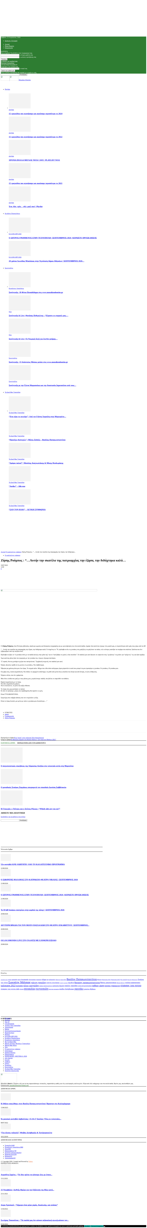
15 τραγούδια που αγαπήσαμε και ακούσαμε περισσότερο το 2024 (35, 114)
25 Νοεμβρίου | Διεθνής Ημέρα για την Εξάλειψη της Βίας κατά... (27, 1190)
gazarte (14, 979)
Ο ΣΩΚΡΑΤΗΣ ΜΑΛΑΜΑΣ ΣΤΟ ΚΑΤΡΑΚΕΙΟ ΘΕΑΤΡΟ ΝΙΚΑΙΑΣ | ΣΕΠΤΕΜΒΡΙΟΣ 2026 (39, 880)
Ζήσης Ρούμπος (10, 718)
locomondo (24, 979)
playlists (11, 110)
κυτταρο (19, 985)
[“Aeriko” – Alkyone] (20, 480)
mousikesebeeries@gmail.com (19, 1085)
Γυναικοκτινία (9, 716)
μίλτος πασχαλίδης (31, 985)
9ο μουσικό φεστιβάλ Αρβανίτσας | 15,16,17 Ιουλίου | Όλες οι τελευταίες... (31, 1119)
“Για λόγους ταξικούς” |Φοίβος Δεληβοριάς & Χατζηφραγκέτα (26, 1133)
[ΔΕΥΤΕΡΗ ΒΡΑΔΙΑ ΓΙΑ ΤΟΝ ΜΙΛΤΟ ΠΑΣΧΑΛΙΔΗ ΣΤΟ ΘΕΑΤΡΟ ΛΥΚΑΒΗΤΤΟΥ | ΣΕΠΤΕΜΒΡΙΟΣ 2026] (6, 921)
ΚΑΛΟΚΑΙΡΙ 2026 (15, 234)
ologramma (32, 979)
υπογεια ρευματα (54, 989)
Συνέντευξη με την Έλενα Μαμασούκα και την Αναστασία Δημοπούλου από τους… (42, 385)
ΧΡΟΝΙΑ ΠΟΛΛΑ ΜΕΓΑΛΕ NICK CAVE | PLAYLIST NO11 (34, 160)
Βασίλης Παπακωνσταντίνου (82, 979)
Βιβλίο (7, 1029)
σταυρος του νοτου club (10, 989)
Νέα (10, 312)
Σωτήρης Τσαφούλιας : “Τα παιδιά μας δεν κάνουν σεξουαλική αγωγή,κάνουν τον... (35, 1220)
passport (38, 979)
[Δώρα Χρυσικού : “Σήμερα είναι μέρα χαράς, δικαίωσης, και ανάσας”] (6, 1201)
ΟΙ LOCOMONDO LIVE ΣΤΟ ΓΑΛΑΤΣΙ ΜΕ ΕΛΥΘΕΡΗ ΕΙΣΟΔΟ (28, 940)
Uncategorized (9, 1024)
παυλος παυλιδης (71, 986)
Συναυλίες (8, 1065)
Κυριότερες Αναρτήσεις (16, 288)
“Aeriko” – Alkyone (17, 486)
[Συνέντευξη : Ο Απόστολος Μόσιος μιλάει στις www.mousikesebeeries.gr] (20, 356)
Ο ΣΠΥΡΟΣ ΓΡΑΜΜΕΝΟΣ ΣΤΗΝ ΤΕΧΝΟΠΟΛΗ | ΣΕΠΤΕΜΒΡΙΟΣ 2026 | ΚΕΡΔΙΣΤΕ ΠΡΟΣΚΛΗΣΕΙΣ (53, 238)
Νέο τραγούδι (123, 979)
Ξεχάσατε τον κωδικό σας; (9, 61)
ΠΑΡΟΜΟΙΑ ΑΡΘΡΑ (8, 743)
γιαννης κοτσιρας (64, 982)
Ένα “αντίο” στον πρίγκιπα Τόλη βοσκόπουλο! (29, 738)
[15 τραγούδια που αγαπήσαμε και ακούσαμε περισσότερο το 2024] (20, 108)
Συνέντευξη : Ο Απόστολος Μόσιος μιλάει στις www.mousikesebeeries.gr (38, 362)
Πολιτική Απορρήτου (7, 63)
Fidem (30, 1161)
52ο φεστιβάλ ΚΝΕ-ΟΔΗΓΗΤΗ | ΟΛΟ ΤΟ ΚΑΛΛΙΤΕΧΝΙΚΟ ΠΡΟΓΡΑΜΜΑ (33, 864)
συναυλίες (30, 988)
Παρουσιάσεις (9, 1054)
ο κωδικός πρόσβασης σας (27, 57)
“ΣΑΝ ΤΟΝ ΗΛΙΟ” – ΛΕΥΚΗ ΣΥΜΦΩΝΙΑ (27, 510)
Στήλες (7, 1063)
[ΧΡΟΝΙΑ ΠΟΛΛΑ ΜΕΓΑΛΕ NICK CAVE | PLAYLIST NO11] (20, 154)
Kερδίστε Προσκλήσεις (12, 213)
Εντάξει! (87, 1226)
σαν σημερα (8, 1058)
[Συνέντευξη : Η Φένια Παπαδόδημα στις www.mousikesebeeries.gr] (20, 286)
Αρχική (7, 44)
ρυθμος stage (98, 985)
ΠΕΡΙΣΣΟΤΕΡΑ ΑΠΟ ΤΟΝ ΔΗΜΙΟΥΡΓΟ (31, 743)
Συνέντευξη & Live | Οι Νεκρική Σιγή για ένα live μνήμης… (33, 339)
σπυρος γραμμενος (112, 985)
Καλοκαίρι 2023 (115, 979)
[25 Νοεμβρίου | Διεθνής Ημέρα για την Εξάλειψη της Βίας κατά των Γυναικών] (6, 1186)
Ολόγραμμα (8, 1051)
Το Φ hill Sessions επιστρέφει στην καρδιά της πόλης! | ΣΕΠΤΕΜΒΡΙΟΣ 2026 (32, 910)
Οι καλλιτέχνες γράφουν (13, 552)
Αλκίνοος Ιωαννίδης (60, 979)
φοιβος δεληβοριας (66, 989)
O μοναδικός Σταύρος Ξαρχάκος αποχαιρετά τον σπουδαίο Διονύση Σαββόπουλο (33, 787)
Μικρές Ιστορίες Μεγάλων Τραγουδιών (17, 1043)
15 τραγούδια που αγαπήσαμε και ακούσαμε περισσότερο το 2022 (35, 137)
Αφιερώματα (9, 1027)
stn (47, 979)
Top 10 (7, 1022)
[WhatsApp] (26, 575)
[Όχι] (104, 1226)
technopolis (52, 979)
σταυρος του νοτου (130, 985)
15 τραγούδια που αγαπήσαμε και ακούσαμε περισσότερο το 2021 (35, 183)
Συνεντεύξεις (9, 268)
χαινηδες (79, 988)
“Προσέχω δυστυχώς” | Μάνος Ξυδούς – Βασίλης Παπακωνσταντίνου (37, 440)
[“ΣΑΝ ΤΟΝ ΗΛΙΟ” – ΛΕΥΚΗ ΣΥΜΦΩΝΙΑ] (20, 504)
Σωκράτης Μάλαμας (19, 982)
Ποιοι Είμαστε (9, 46)
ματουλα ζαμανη (58, 986)
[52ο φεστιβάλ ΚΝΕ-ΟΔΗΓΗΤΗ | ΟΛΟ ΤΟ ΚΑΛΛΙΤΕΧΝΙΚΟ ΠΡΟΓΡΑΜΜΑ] (6, 860)
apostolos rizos (4, 979)
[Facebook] (4, 575)
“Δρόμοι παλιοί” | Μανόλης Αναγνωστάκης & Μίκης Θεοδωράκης (36, 463)
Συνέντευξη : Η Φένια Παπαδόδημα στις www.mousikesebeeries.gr (36, 292)
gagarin (10, 979)
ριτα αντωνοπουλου (85, 986)
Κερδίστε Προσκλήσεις (12, 1038)
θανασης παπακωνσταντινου (87, 982)
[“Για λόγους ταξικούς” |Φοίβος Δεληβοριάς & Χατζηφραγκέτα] (6, 1129)
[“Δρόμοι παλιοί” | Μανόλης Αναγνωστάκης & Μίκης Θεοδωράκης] (20, 457)
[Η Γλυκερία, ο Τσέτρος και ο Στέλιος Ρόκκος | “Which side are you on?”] (12, 805)
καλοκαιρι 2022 (8, 985)
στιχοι (22, 989)
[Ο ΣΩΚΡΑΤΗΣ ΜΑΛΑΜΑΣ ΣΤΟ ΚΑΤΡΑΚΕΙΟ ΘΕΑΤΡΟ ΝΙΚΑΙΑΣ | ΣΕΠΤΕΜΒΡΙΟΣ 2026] (6, 876)
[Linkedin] (33, 575)
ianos (19, 979)
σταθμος (7, 1062)
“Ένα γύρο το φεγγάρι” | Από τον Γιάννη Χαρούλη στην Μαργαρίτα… (37, 417)
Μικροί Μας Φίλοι (11, 1045)
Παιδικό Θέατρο (10, 1052)
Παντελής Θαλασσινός (132, 979)
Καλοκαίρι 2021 (106, 979)
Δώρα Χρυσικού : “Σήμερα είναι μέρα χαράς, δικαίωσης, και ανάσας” (29, 1205)
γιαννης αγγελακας (53, 983)
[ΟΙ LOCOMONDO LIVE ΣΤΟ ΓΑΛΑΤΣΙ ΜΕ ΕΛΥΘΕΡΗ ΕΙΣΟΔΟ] (6, 936)
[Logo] (5, 80)
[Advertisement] (74, 527)
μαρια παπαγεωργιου (45, 986)
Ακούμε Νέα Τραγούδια (12, 1025)
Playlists (7, 89)
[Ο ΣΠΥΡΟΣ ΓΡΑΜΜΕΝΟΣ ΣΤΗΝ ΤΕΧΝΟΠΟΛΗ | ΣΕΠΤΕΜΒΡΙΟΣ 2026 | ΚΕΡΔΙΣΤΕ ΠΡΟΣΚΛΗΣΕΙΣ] (20, 232)
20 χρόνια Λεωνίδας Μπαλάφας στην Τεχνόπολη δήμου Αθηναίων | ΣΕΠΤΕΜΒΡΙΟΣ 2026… (46, 261)
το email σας (23, 68)
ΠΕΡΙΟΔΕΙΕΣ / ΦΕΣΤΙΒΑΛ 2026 (16, 1056)
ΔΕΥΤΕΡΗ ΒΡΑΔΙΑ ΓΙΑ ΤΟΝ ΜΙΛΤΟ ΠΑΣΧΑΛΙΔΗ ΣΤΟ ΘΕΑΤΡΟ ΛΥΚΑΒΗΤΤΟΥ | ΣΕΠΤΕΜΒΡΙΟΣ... (45, 925)
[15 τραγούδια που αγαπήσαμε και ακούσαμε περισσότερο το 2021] (20, 177)
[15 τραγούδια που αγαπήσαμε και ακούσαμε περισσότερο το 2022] (20, 131)
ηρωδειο (71, 983)
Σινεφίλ (7, 1060)
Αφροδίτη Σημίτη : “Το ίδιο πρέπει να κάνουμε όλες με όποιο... (26, 1175)
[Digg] (41, 575)
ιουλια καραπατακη (132, 982)
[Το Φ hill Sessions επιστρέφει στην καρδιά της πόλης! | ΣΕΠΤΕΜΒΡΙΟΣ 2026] (6, 906)
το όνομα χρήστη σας (26, 55)
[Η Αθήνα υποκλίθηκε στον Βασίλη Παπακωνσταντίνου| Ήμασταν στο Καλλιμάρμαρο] (6, 1100)
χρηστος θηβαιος (90, 989)
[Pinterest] (19, 575)
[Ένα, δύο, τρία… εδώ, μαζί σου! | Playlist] (20, 201)
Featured (7, 1018)
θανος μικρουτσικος (108, 982)
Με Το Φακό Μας (10, 1042)
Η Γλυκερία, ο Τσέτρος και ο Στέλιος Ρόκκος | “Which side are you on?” (30, 809)
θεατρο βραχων (121, 982)
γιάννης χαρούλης (38, 982)
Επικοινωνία (9, 48)
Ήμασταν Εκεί (9, 1033)
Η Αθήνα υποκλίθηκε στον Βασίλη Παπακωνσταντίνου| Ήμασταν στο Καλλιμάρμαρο (35, 1104)
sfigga (44, 979)
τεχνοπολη (42, 988)
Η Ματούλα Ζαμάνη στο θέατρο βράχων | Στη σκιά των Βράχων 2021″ (33, 739)
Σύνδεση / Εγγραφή (11, 41)
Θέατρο (99, 979)
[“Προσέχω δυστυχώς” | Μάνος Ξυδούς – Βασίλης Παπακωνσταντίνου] (20, 434)
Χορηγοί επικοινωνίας (12, 1071)
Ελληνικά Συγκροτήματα (13, 1031)
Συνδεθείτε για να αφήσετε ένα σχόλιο (13, 817)
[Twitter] (11, 575)
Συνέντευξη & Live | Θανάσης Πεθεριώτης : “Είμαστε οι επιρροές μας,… (38, 316)
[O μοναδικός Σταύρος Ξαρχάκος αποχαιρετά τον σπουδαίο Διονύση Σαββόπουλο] (12, 783)
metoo (7, 714)
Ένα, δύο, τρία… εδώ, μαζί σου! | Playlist (25, 206)
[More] (48, 575)
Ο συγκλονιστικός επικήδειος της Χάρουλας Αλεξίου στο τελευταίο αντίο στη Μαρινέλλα (37, 766)
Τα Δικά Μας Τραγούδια (12, 392)
